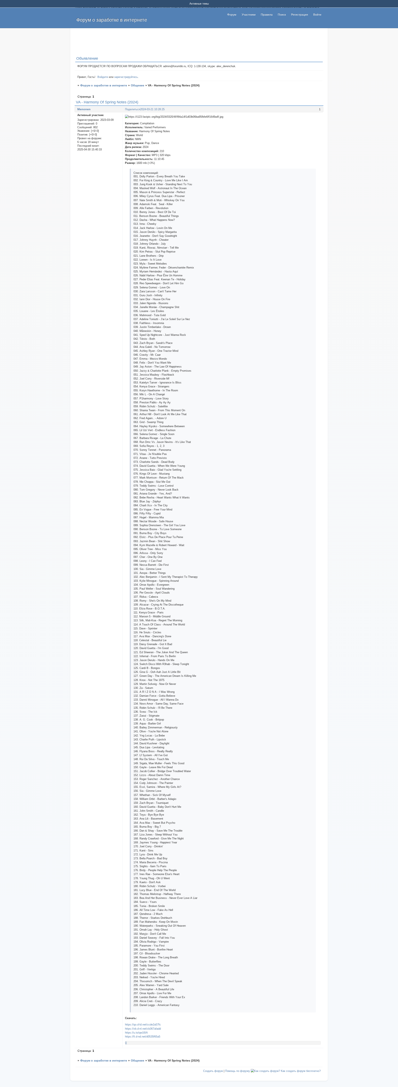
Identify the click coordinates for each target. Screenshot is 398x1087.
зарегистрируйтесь (126, 77)
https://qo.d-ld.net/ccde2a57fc (143, 1024)
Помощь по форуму (237, 1070)
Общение (137, 85)
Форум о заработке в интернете (103, 85)
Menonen (84, 109)
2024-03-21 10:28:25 (152, 109)
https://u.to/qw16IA (136, 1032)
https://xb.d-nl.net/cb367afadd (143, 1028)
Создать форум (213, 1070)
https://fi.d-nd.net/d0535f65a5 (142, 1036)
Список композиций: (146, 172)
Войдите (102, 77)
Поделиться (132, 109)
